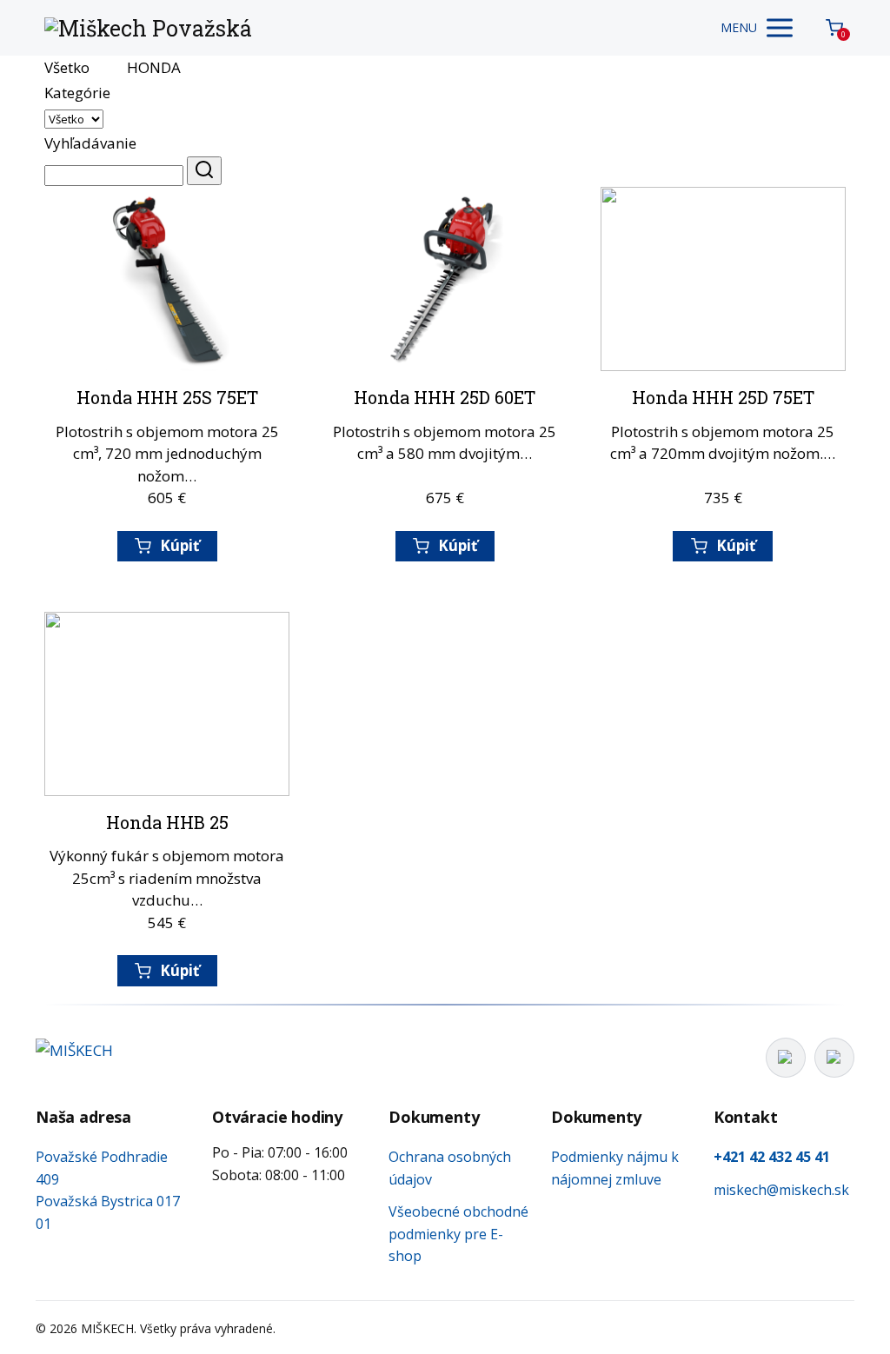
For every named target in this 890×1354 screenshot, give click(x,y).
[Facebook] (786, 1058)
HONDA (154, 67)
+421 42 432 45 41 (772, 1156)
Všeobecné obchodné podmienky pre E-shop (458, 1233)
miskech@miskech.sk (781, 1189)
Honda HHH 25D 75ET (723, 397)
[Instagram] (834, 1058)
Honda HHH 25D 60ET (444, 397)
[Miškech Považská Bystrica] (149, 28)
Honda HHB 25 (167, 822)
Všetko (67, 67)
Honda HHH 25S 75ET (167, 397)
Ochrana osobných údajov (450, 1168)
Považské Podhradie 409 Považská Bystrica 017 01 (108, 1190)
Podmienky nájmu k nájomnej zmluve (615, 1168)
